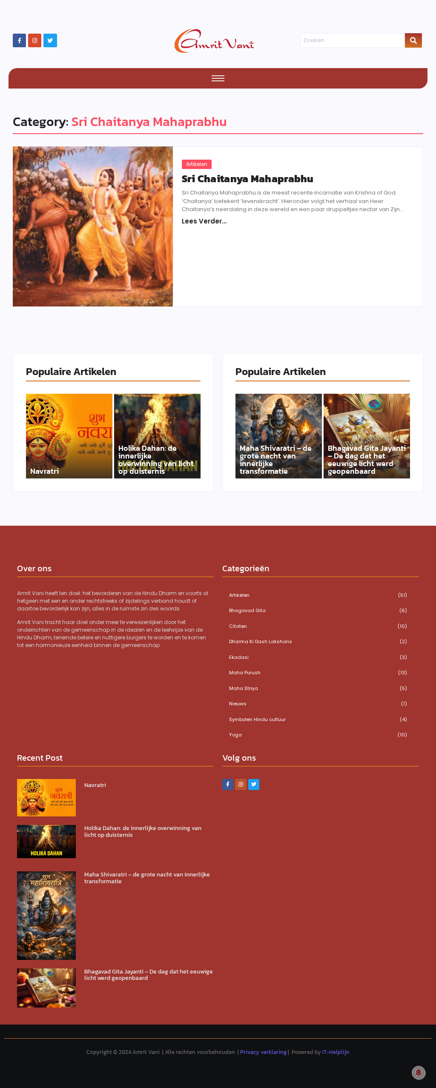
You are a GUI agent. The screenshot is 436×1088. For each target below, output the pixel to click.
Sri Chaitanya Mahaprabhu (248, 178)
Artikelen (196, 164)
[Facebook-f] (19, 40)
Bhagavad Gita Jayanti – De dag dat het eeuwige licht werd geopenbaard (367, 459)
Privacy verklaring (263, 1052)
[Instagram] (34, 40)
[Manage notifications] (418, 1072)
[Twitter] (50, 40)
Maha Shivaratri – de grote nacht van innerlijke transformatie (276, 459)
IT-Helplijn (336, 1052)
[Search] (413, 40)
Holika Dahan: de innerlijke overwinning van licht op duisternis (156, 459)
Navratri (44, 471)
